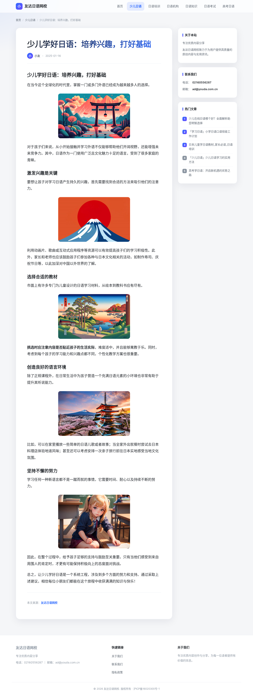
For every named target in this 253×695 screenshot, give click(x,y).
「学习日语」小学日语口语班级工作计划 (209, 133)
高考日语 (228, 6)
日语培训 (154, 6)
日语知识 (191, 6)
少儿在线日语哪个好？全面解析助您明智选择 (209, 120)
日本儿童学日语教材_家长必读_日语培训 (211, 146)
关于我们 (117, 656)
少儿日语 (136, 6)
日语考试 (210, 6)
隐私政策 (117, 672)
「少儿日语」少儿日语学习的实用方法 (209, 159)
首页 (120, 6)
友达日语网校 (49, 602)
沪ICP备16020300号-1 (146, 688)
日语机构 (173, 6)
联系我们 (117, 664)
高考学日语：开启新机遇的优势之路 (209, 173)
